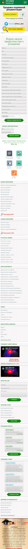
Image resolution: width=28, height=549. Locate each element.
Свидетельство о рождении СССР (8, 272)
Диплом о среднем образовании (8, 229)
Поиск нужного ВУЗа (9, 214)
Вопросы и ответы (18, 157)
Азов (2, 332)
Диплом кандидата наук (6, 199)
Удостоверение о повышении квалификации (11, 293)
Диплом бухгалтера (5, 512)
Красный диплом (5, 194)
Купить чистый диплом (6, 415)
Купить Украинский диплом (7, 300)
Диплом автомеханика (6, 503)
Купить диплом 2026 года (7, 408)
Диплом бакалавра (5, 190)
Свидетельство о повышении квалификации (11, 290)
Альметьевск (4, 334)
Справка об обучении (6, 250)
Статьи (2, 315)
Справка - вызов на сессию (7, 255)
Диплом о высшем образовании (8, 185)
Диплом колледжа (5, 227)
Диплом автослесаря (6, 505)
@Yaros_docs (14, 144)
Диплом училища (5, 222)
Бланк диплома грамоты (6, 283)
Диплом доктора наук (6, 201)
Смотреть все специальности (8, 515)
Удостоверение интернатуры (8, 295)
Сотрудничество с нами (6, 317)
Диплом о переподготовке (7, 286)
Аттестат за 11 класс (6, 241)
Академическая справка (7, 248)
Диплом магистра (5, 192)
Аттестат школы (5, 245)
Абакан (2, 327)
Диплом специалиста (6, 187)
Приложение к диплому (6, 281)
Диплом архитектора (6, 510)
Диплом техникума (5, 224)
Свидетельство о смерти (6, 274)
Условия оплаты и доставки (19, 167)
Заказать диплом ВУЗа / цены (8, 203)
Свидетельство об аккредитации (8, 302)
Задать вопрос (14, 454)
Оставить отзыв (14, 494)
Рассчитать (22, 14)
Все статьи (14, 421)
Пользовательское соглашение (14, 548)
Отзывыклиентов (9, 167)
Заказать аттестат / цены (7, 259)
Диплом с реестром (5, 208)
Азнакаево (3, 329)
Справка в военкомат (6, 257)
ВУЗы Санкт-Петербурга (6, 312)
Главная (3, 32)
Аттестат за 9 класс (5, 243)
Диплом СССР (4, 210)
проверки (12, 18)
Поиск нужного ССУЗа (9, 233)
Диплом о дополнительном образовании (10, 288)
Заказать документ (10, 14)
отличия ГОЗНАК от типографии (9, 157)
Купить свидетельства (6, 410)
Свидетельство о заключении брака (9, 277)
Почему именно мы (5, 319)
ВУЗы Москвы (4, 310)
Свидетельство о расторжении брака (10, 279)
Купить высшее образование (8, 417)
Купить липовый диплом (6, 413)
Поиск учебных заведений (15, 29)
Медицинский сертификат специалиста (10, 297)
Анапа (2, 336)
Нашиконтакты (14, 177)
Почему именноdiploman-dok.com (14, 360)
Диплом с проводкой (6, 206)
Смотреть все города (6, 340)
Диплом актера (4, 507)
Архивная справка (5, 252)
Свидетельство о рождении (7, 270)
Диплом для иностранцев (7, 197)
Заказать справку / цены (7, 262)
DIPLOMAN (14, 520)
